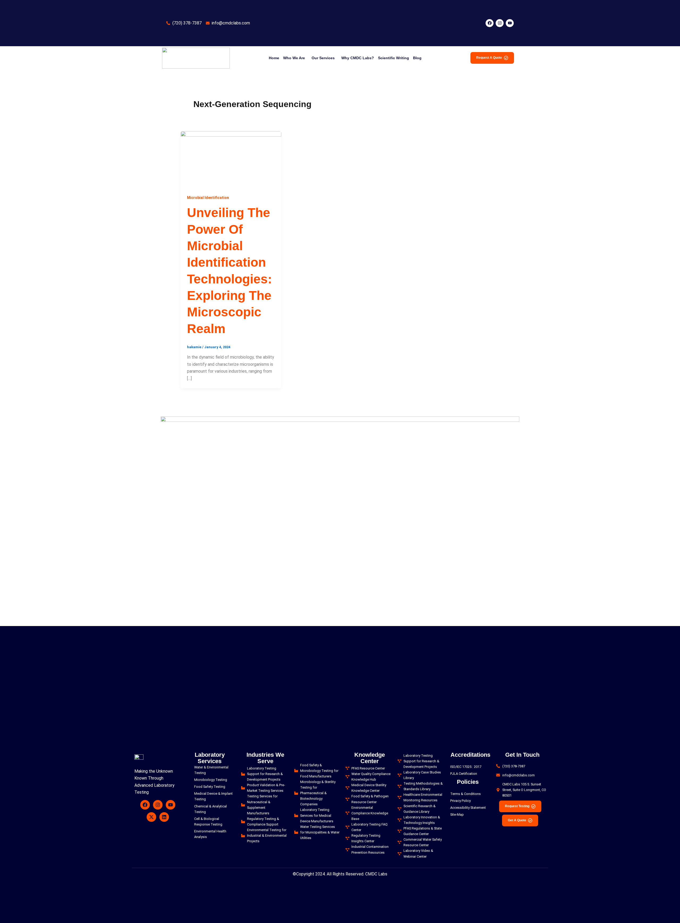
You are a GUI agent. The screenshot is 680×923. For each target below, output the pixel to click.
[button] (295, 58)
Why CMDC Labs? (357, 58)
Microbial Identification (208, 197)
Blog (417, 58)
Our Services (323, 58)
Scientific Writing (393, 58)
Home (274, 58)
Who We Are (294, 58)
